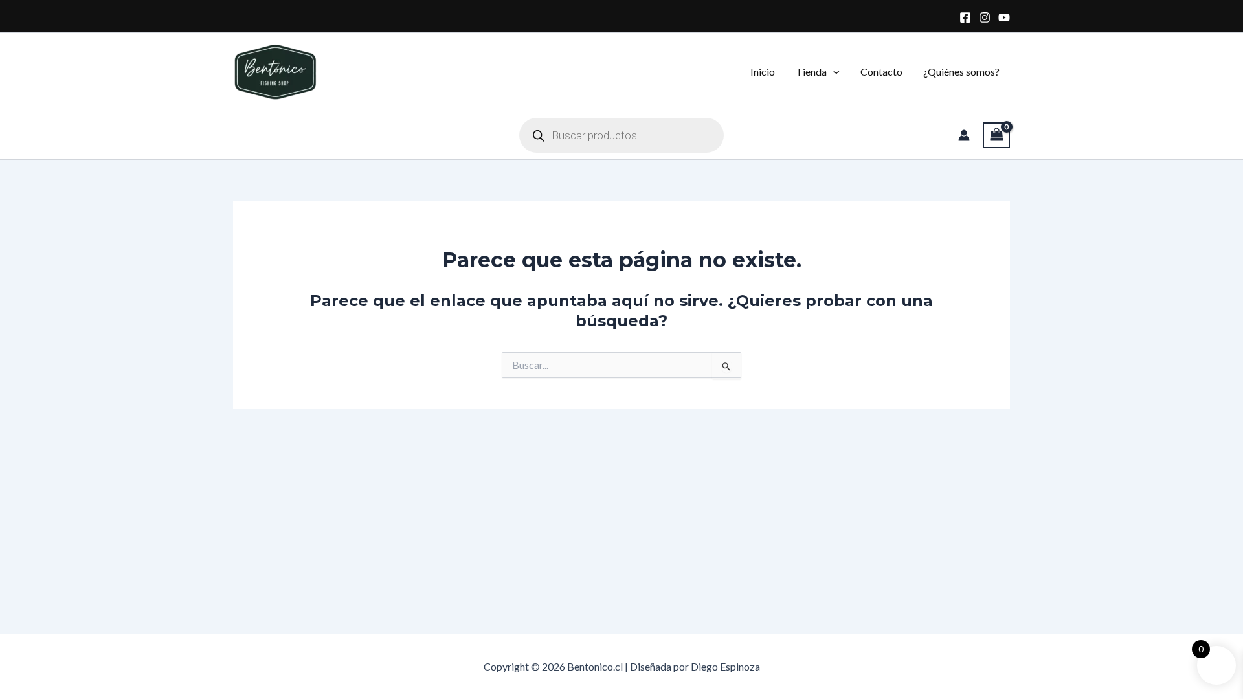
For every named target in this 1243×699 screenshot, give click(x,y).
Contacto (881, 71)
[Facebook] (965, 17)
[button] (833, 72)
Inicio (762, 71)
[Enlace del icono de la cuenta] (964, 135)
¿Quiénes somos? (961, 71)
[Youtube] (1004, 17)
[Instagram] (985, 17)
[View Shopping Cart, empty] (996, 135)
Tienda (811, 71)
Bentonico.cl (349, 71)
